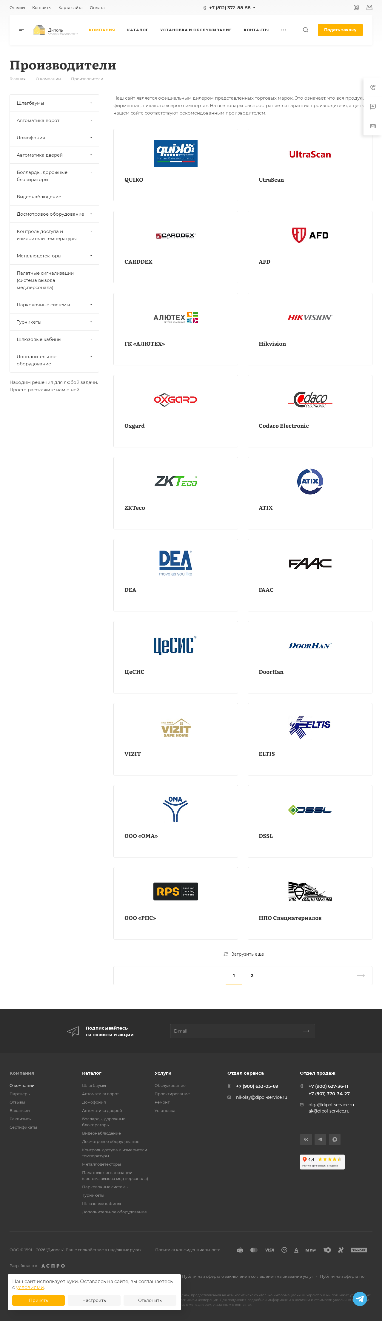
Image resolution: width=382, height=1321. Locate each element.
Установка (165, 1110)
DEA (130, 589)
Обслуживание (170, 1085)
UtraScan (271, 179)
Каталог (91, 1073)
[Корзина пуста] (369, 7)
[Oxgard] (175, 399)
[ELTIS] (310, 727)
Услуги (163, 1073)
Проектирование (172, 1093)
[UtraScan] (310, 153)
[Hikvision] (310, 317)
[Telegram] (320, 1139)
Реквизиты (21, 1118)
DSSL (266, 836)
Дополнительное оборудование (36, 360)
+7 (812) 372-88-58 (230, 7)
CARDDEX (138, 261)
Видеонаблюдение (39, 197)
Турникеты (29, 322)
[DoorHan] (310, 645)
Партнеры (20, 1093)
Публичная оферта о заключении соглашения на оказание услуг (247, 1276)
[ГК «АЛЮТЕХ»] (175, 317)
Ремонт (162, 1102)
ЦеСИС (134, 672)
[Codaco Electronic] (310, 399)
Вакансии (20, 1110)
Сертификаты (23, 1127)
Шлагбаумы (30, 103)
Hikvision (272, 343)
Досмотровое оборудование (50, 214)
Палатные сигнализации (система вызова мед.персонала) (45, 280)
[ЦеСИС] (175, 645)
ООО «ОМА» (141, 836)
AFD (264, 261)
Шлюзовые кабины (39, 339)
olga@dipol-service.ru (331, 1104)
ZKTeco (134, 507)
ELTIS (267, 754)
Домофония (31, 137)
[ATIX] (310, 481)
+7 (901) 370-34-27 (329, 1093)
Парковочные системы (43, 305)
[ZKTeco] (175, 481)
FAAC (266, 589)
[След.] (358, 975)
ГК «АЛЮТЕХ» (144, 343)
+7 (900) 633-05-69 (257, 1086)
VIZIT (132, 754)
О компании (22, 1085)
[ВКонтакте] (306, 1139)
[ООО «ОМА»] (175, 809)
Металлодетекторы (39, 256)
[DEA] (175, 563)
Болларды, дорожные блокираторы (42, 175)
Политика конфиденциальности (188, 1249)
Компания (22, 1073)
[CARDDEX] (175, 235)
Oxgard (134, 425)
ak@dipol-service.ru (329, 1111)
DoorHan (271, 672)
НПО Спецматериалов (290, 918)
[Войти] (356, 7)
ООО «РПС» (140, 918)
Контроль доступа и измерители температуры (47, 234)
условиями (30, 1287)
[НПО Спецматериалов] (310, 891)
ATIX (266, 507)
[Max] (335, 1139)
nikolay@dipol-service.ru (261, 1097)
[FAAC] (310, 563)
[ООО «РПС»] (175, 891)
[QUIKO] (175, 153)
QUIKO (133, 179)
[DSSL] (310, 809)
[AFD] (310, 235)
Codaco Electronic (284, 425)
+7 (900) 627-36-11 (328, 1086)
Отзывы (17, 1102)
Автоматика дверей (40, 155)
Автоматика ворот (38, 120)
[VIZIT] (175, 727)
